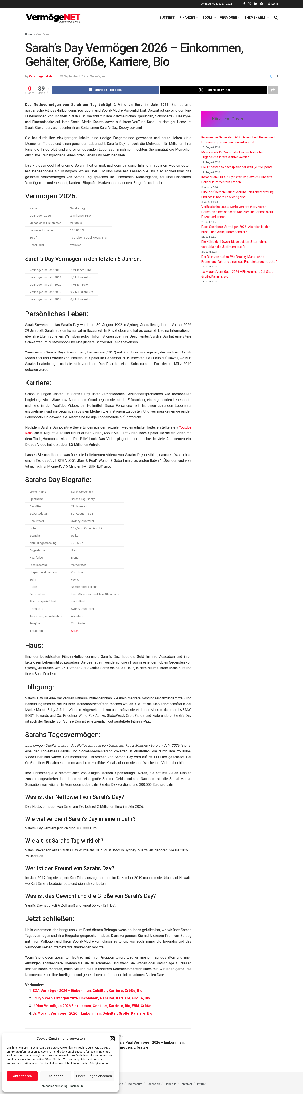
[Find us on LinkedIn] (255, 4)
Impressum (77, 1086)
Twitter (201, 1084)
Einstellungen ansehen (94, 1076)
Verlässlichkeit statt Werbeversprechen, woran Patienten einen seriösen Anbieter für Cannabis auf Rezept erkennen (237, 212)
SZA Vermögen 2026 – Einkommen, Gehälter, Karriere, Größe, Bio (87, 991)
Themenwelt (255, 17)
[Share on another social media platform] (273, 90)
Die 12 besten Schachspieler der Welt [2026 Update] (237, 167)
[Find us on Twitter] (249, 4)
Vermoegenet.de (41, 76)
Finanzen (187, 17)
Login (274, 3)
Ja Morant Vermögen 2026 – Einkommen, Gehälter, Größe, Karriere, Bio (92, 1013)
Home (28, 34)
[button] (112, 1038)
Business (167, 17)
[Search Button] (276, 17)
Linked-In (170, 1084)
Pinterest (186, 1084)
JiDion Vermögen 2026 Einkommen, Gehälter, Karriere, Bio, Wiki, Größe (92, 1006)
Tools (207, 17)
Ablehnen (55, 1076)
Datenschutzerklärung (53, 1086)
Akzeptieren (22, 1076)
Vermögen (228, 17)
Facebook (153, 1084)
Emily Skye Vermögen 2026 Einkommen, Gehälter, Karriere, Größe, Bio (91, 998)
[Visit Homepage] (54, 17)
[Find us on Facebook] (244, 4)
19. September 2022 (72, 76)
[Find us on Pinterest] (261, 4)
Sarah (75, 630)
